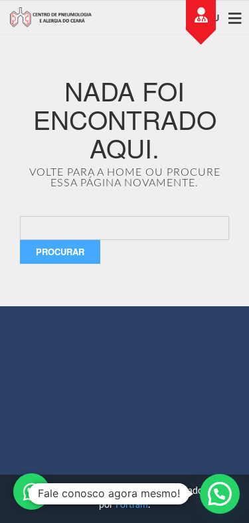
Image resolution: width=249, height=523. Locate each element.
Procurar (60, 251)
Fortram (132, 505)
